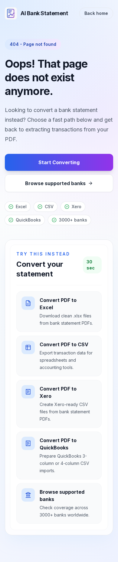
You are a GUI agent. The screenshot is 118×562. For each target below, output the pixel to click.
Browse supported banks (55, 183)
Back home (96, 13)
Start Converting (59, 162)
